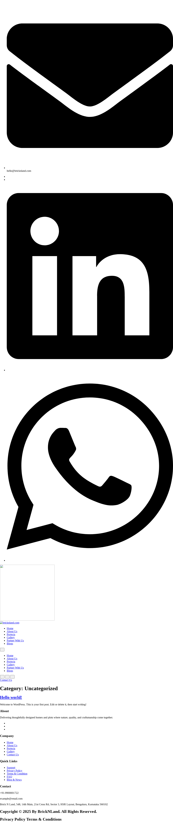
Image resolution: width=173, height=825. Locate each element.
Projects (11, 634)
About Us (12, 631)
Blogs (10, 643)
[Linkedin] (90, 370)
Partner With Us (15, 640)
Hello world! (11, 697)
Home (10, 628)
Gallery (11, 637)
